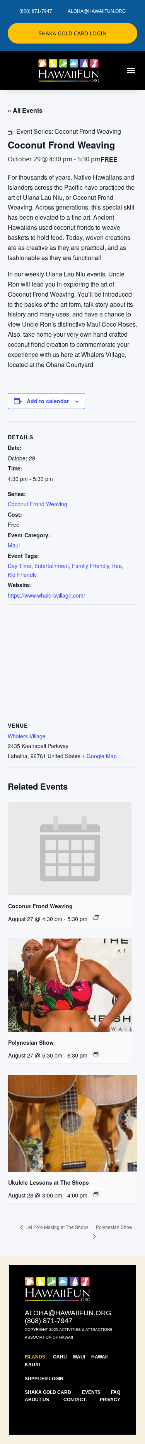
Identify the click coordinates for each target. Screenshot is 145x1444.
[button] (131, 70)
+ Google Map (99, 756)
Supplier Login (44, 1378)
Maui (14, 545)
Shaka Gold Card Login (73, 33)
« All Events (25, 110)
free (117, 566)
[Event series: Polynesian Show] (96, 1054)
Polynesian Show (31, 1042)
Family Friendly (90, 566)
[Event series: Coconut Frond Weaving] (96, 917)
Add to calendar (48, 401)
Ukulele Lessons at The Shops (48, 1182)
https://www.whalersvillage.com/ (46, 595)
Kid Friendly (22, 575)
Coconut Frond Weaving (37, 504)
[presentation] (70, 849)
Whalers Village (27, 736)
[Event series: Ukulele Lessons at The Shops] (96, 1194)
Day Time (19, 566)
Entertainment (51, 566)
